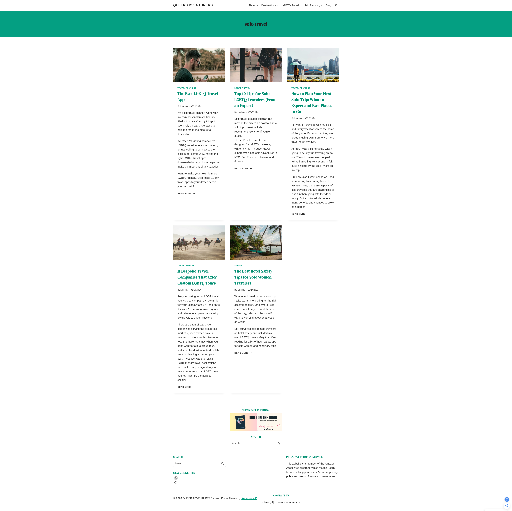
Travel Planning (187, 88)
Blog (328, 5)
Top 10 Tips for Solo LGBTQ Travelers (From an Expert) (255, 99)
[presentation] (199, 65)
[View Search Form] (336, 5)
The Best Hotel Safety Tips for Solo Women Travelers (253, 277)
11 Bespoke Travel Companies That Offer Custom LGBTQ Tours (197, 277)
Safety (238, 265)
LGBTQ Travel (242, 88)
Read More (186, 193)
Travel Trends (185, 265)
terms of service (308, 476)
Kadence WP (249, 498)
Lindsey (184, 106)
